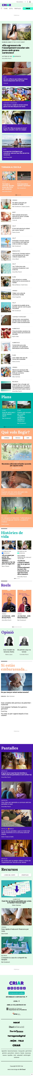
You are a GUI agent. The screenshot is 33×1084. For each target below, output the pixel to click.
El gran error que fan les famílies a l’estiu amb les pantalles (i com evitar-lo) (16, 774)
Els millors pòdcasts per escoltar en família (19, 203)
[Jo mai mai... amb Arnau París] (9, 601)
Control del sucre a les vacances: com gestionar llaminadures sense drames (20, 346)
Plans (6, 8)
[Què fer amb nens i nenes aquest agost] (9, 405)
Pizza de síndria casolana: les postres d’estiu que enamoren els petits (21, 332)
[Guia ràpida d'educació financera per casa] (16, 916)
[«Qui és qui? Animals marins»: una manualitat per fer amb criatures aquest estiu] (6, 256)
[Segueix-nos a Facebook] (8, 988)
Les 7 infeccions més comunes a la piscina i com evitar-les (20, 268)
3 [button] (19, 195)
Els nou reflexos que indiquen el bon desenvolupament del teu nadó (15, 80)
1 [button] (15, 195)
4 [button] (10, 427)
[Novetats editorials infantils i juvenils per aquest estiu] (16, 451)
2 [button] (17, 195)
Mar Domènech (21, 188)
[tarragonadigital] (16, 1036)
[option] (8, 182)
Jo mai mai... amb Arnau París (8, 617)
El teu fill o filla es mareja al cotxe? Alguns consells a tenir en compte (15, 129)
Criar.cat (5, 83)
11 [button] (23, 427)
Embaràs (3, 696)
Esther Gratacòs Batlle (7, 836)
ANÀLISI (12, 828)
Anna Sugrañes (16, 297)
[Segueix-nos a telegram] (18, 988)
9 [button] (19, 427)
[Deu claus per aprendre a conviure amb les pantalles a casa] (16, 790)
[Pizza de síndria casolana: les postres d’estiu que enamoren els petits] (6, 333)
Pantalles (17, 8)
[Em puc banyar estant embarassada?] (16, 682)
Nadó (13, 212)
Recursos (15, 381)
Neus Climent (5, 566)
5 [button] (12, 427)
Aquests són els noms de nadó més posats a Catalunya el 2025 (14, 493)
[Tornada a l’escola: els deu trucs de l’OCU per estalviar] (9, 175)
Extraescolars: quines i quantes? (24, 185)
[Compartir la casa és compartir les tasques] (16, 945)
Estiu (11, 8)
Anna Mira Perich (6, 58)
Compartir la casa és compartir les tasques (14, 958)
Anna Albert (15, 259)
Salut (5, 126)
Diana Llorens (16, 232)
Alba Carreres (16, 376)
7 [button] (15, 427)
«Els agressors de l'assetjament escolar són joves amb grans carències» (15, 49)
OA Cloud (22, 1069)
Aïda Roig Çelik (7, 157)
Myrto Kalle (15, 336)
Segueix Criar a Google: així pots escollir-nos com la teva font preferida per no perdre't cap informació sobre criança (21, 386)
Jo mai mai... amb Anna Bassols (23, 617)
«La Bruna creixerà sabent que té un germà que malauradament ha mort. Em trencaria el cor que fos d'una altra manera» (23, 567)
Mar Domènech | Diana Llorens (21, 206)
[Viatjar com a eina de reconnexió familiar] (6, 294)
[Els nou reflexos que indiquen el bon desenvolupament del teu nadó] (16, 70)
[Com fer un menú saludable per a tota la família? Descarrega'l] (16, 888)
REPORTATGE (6, 553)
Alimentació (16, 328)
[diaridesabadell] (16, 1027)
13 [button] (27, 427)
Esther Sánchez (16, 905)
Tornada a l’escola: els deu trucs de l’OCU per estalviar (8, 186)
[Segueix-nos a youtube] (21, 988)
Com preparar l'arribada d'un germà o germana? (14, 708)
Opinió (7, 632)
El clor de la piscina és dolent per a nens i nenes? (21, 229)
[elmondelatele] (16, 1041)
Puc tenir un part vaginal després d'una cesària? (14, 714)
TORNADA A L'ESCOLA (11, 167)
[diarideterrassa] (16, 1031)
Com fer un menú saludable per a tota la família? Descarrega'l (16, 902)
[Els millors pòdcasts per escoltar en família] (6, 204)
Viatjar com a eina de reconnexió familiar (18, 293)
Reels (6, 585)
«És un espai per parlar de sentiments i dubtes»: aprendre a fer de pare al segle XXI (8, 559)
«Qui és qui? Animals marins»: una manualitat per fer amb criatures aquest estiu (21, 255)
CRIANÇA (6, 437)
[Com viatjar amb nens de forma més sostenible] (6, 359)
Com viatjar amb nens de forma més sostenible (19, 358)
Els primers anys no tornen (24, 651)
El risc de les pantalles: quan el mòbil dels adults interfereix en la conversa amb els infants (15, 832)
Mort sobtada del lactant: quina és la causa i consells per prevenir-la (20, 216)
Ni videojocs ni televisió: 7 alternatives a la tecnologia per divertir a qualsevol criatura (16, 520)
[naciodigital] (16, 1022)
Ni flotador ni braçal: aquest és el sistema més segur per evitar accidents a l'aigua (20, 242)
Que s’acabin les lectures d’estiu (9, 651)
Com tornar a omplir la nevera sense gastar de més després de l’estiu (15, 105)
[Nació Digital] (8, 5)
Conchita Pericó (24, 654)
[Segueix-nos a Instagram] (15, 988)
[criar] (16, 1045)
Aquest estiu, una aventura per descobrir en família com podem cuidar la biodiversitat (21, 321)
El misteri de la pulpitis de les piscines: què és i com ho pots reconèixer (21, 307)
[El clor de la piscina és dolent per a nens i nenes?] (6, 230)
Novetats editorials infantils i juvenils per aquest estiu (16, 464)
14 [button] (29, 427)
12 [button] (25, 427)
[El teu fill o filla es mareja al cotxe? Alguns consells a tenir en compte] (16, 119)
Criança (14, 200)
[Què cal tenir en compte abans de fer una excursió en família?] (6, 281)
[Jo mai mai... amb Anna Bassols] (24, 601)
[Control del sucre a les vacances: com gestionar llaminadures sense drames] (6, 346)
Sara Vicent (4, 933)
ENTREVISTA (17, 56)
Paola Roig (4, 711)
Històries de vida (7, 56)
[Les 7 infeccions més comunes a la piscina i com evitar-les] (6, 268)
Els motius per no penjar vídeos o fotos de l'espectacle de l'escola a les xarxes (16, 861)
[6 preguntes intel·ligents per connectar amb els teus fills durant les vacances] (16, 142)
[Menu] (1, 8)
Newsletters (20, 2)
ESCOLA (18, 437)
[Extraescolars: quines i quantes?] (24, 175)
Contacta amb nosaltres (16, 993)
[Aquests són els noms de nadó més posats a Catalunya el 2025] (16, 479)
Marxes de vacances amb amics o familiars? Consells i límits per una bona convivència (20, 372)
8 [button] (17, 427)
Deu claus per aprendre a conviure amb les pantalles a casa (16, 803)
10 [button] (21, 427)
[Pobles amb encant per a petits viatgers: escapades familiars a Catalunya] (24, 405)
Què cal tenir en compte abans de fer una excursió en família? (21, 281)
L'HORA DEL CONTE (9, 875)
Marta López (8, 654)
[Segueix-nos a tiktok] (24, 988)
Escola (4, 181)
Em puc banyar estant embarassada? (15, 692)
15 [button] (31, 427)
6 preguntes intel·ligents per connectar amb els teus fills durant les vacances (16, 153)
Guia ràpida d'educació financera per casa (15, 930)
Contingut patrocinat (10, 102)
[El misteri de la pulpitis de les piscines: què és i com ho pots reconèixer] (6, 307)
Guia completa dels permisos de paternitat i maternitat (16, 703)
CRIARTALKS (25, 875)
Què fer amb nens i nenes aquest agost (8, 414)
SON (28, 437)
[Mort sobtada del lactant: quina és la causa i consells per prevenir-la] (6, 217)
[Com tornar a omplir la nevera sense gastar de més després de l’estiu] (16, 96)
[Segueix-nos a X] (12, 988)
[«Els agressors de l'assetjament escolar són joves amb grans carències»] (16, 32)
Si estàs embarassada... (14, 667)
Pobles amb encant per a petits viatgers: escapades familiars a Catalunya (24, 417)
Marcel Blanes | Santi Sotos (20, 284)
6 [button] (14, 427)
